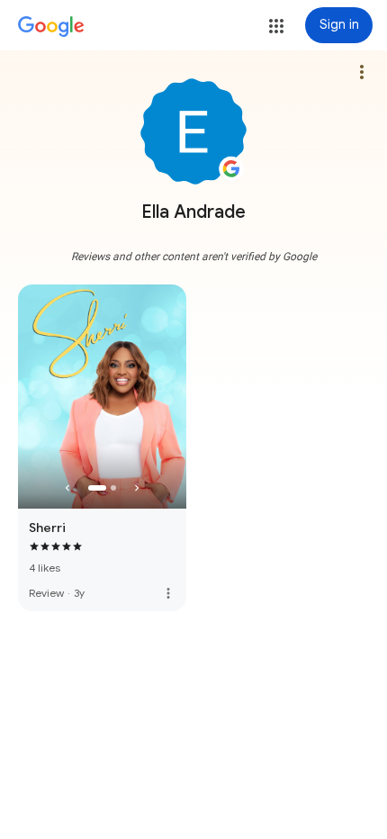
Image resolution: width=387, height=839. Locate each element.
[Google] (51, 27)
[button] (276, 26)
